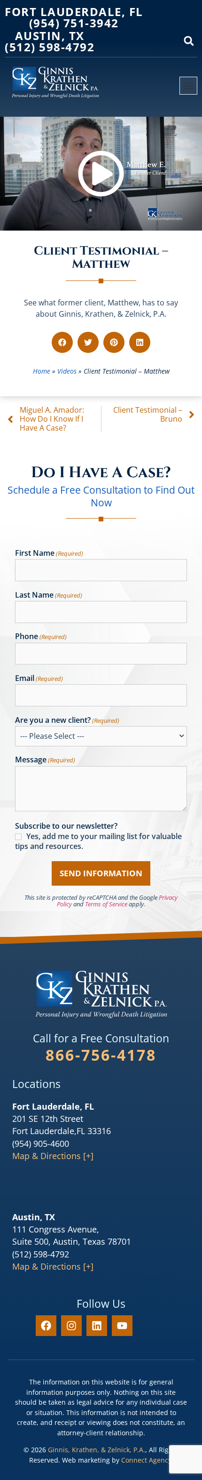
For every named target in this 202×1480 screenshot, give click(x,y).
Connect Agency (146, 1460)
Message (45, 760)
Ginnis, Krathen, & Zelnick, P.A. (96, 1449)
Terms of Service (106, 904)
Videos (67, 371)
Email (39, 678)
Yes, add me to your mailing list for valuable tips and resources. (98, 841)
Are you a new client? (67, 720)
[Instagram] (71, 1325)
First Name (49, 553)
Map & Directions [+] (52, 1155)
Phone (41, 636)
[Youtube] (122, 1325)
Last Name (48, 595)
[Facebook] (46, 1325)
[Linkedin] (96, 1325)
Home (41, 371)
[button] (188, 40)
